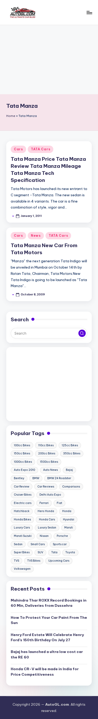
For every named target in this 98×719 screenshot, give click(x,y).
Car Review (21, 486)
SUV (40, 552)
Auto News (50, 470)
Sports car (60, 544)
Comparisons (71, 486)
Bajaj (69, 470)
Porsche (62, 536)
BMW (35, 478)
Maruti (68, 527)
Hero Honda (46, 511)
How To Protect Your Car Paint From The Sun (49, 620)
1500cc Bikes (49, 462)
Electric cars (22, 503)
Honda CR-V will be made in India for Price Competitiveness (45, 671)
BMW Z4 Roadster (59, 478)
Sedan (18, 544)
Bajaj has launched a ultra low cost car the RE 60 (47, 654)
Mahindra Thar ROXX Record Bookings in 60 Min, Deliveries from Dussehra (49, 603)
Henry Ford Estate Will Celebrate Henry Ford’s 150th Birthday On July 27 (47, 637)
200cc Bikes (46, 453)
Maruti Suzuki (23, 536)
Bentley (19, 478)
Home (10, 116)
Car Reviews (45, 486)
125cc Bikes (70, 445)
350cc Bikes (71, 453)
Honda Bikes (22, 519)
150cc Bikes (22, 453)
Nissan (44, 536)
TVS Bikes (33, 560)
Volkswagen (22, 569)
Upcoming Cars (58, 560)
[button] (82, 333)
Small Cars (38, 544)
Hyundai (68, 519)
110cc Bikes (46, 445)
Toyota (70, 552)
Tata (54, 552)
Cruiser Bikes (22, 494)
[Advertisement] (49, 60)
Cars (18, 149)
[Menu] (89, 12)
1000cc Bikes (23, 462)
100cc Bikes (22, 445)
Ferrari (44, 503)
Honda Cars (47, 519)
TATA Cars (40, 149)
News (36, 235)
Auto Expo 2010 (24, 470)
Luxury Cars (22, 527)
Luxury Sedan (47, 527)
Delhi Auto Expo (50, 494)
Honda (66, 511)
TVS (16, 560)
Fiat (59, 503)
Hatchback (22, 511)
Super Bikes (22, 552)
